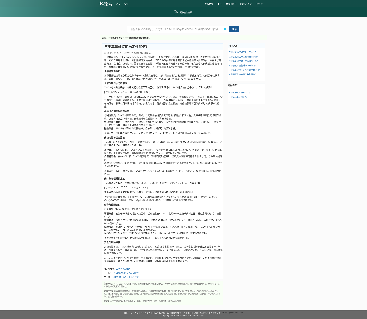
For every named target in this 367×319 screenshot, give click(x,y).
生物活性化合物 (174, 312)
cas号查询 (107, 3)
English (259, 3)
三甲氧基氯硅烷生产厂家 (240, 92)
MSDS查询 (146, 312)
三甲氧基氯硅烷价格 (238, 96)
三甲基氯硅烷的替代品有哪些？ (126, 272)
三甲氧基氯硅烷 (115, 37)
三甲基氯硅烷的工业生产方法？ (126, 277)
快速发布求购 (246, 3)
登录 (118, 3)
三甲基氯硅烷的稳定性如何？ (138, 37)
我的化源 (230, 3)
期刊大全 (134, 312)
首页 (219, 3)
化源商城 (209, 3)
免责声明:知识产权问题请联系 (207, 312)
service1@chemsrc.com (232, 312)
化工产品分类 (159, 312)
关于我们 (188, 312)
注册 (126, 3)
